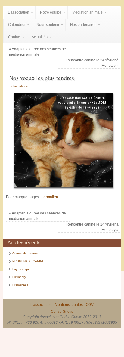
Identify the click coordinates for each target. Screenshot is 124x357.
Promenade (20, 284)
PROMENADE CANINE (28, 261)
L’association (41, 305)
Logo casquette (23, 269)
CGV (90, 305)
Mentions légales (69, 305)
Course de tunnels (25, 253)
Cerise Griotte (62, 311)
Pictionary (19, 277)
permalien (50, 197)
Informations (19, 86)
